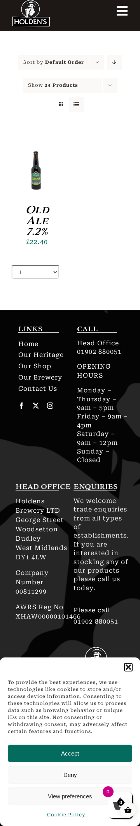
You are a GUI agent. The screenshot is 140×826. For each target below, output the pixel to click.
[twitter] (36, 405)
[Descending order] (114, 62)
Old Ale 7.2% (37, 220)
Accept (70, 753)
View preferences (70, 796)
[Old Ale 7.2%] (37, 141)
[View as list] (76, 104)
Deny (70, 775)
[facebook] (21, 405)
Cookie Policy (66, 814)
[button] (128, 667)
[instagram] (50, 405)
